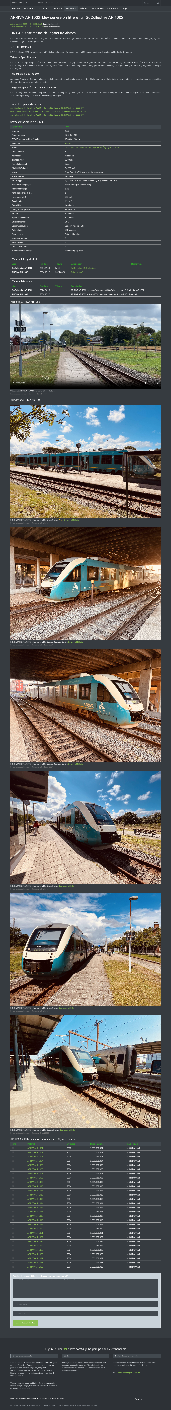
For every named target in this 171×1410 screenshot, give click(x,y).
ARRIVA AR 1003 (35, 1157)
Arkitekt (84, 8)
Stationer (43, 8)
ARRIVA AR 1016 (35, 1212)
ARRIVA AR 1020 (35, 1229)
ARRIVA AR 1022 (35, 1237)
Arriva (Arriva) (77, 272)
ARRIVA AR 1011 (35, 1191)
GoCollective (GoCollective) (83, 268)
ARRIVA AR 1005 (35, 1165)
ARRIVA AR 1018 (35, 1220)
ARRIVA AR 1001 (35, 1148)
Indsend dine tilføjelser (25, 1323)
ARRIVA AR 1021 (35, 1233)
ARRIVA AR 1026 (35, 1254)
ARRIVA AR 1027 (35, 1258)
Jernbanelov (97, 8)
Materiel (70, 8)
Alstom (68, 143)
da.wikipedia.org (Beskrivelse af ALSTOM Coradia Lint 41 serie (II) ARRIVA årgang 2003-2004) (47, 108)
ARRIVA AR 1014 (35, 1203)
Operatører (57, 8)
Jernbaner (28, 8)
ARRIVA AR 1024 (35, 1246)
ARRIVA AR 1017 (35, 1216)
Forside (16, 8)
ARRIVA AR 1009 (35, 1182)
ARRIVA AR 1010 (35, 1186)
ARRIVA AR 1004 (35, 1161)
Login (124, 8)
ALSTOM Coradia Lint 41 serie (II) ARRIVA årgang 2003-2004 (92, 147)
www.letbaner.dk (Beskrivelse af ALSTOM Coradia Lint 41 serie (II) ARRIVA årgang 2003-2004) (47, 115)
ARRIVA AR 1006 (35, 1169)
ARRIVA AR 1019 (35, 1224)
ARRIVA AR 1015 (35, 1208)
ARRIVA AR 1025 (35, 1250)
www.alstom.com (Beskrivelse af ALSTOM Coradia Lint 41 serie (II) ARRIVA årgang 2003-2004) (48, 111)
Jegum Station (42, 3)
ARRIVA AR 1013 (35, 1199)
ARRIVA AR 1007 (35, 1173)
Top (137, 1399)
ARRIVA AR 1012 (35, 1195)
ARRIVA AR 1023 (35, 1241)
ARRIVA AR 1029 (35, 1267)
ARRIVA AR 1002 (35, 1152)
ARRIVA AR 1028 (35, 1263)
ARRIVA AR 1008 (35, 1178)
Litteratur (111, 8)
